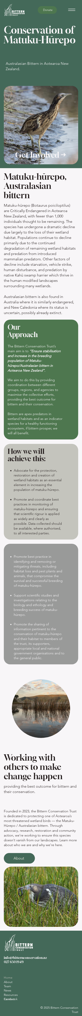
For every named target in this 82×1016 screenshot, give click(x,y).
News (7, 990)
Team (7, 986)
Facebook (11, 999)
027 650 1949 (14, 962)
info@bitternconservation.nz (25, 958)
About (8, 982)
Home (8, 977)
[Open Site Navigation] (71, 10)
